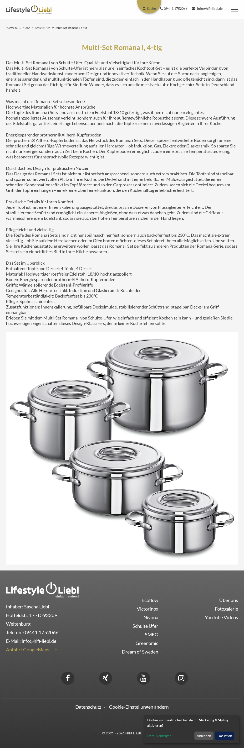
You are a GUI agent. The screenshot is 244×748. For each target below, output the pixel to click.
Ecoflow (150, 600)
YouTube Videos (221, 617)
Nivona (150, 617)
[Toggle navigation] (234, 9)
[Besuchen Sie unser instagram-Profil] (181, 677)
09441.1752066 (41, 632)
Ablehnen (204, 736)
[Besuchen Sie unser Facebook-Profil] (67, 677)
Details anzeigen (159, 736)
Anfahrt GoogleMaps (27, 649)
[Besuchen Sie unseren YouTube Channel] (143, 677)
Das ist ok (225, 736)
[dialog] (191, 729)
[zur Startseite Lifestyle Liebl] (42, 589)
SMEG (151, 634)
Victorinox (147, 609)
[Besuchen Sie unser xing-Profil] (105, 677)
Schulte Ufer (145, 626)
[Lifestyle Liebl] (28, 9)
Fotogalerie (226, 609)
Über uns (228, 600)
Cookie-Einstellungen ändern (139, 707)
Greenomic (147, 643)
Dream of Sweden (140, 651)
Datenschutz (88, 707)
